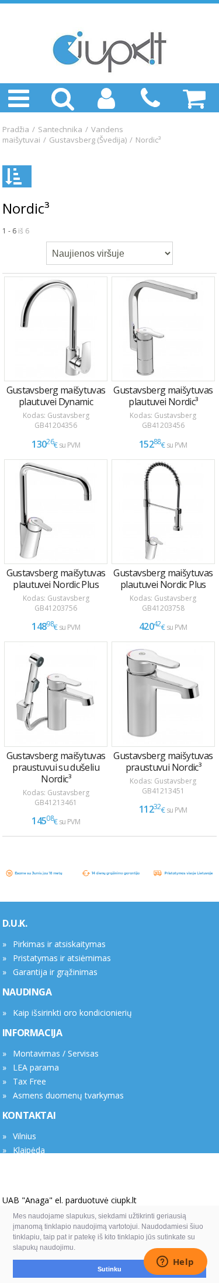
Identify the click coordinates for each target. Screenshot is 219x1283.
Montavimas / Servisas (56, 1053)
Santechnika (60, 129)
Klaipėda (29, 1150)
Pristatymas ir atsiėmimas (62, 957)
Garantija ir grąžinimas (55, 971)
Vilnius (24, 1136)
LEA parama (36, 1067)
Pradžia (15, 129)
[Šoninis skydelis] (17, 176)
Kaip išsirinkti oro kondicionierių (72, 1012)
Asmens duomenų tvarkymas (68, 1095)
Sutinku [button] (109, 1269)
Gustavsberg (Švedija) (88, 139)
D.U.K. (14, 923)
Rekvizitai (30, 1163)
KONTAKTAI (28, 1115)
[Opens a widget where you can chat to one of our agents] (175, 1262)
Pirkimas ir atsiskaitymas (59, 943)
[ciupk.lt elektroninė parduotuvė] (109, 51)
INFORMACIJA (32, 1032)
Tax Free (29, 1081)
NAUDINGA (27, 992)
